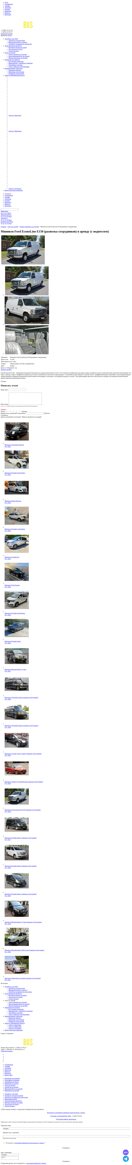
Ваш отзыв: (4, 404)
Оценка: (3, 409)
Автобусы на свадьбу (12, 1087)
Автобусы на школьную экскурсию (20, 44)
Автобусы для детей (11, 39)
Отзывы (7, 9)
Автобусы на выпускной (17, 40)
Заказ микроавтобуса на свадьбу (19, 56)
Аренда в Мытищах (15, 131)
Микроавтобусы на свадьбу (14, 1089)
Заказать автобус (6, 369)
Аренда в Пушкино (15, 188)
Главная (3, 227)
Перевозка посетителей (16, 73)
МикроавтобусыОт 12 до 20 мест (6, 215)
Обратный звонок (7, 34)
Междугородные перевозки (14, 190)
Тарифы (7, 6)
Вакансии (8, 11)
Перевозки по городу (12, 1083)
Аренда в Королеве (15, 115)
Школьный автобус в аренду (18, 42)
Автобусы (8, 194)
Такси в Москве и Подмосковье (19, 66)
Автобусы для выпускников (14, 1095)
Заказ (6, 2)
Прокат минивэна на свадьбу (18, 58)
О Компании (9, 1064)
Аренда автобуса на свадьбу (18, 54)
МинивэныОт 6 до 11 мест (6, 212)
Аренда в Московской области (15, 75)
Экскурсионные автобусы (13, 46)
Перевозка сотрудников (16, 72)
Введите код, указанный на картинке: (13, 413)
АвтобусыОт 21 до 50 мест (6, 219)
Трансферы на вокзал (16, 65)
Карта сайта (8, 1075)
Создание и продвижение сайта (60, 1116)
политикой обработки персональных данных (29, 1143)
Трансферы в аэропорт (12, 1080)
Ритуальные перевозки (16, 61)
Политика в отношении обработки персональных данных (66, 1112)
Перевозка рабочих (15, 70)
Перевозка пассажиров (12, 60)
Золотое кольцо (14, 51)
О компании (9, 4)
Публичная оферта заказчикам (66, 1119)
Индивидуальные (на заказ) (18, 47)
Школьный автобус (11, 1099)
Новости (7, 13)
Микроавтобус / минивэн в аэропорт (21, 63)
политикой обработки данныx (36, 1163)
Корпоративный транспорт (14, 68)
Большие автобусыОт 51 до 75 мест (7, 222)
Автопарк (8, 7)
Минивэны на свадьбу (12, 1090)
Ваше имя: (4, 390)
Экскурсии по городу (16, 49)
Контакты (8, 14)
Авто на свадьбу (10, 53)
